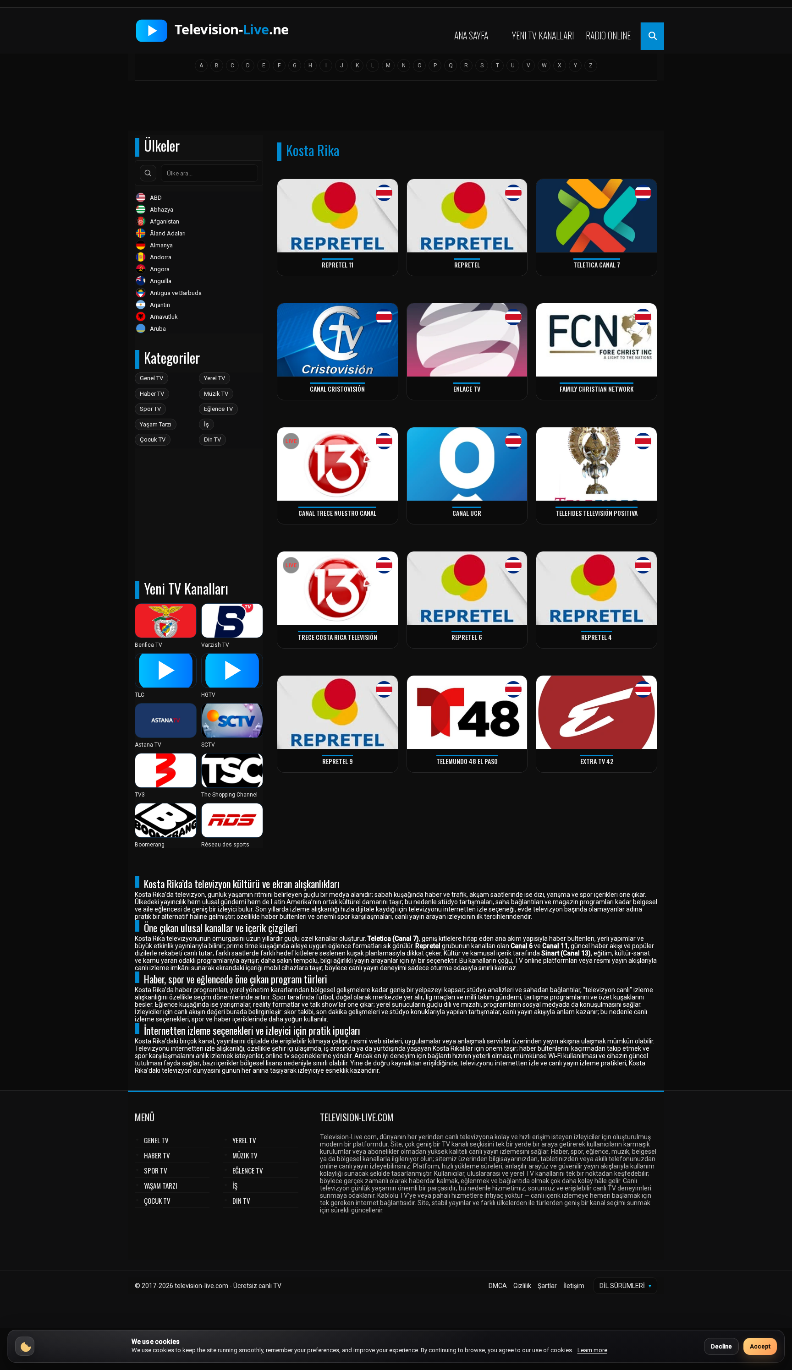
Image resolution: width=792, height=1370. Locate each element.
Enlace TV (466, 388)
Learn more (592, 1350)
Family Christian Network (596, 388)
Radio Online (608, 35)
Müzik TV (216, 393)
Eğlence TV (218, 408)
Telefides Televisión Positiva (597, 513)
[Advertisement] (396, 108)
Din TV (212, 439)
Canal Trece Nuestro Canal (337, 513)
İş (206, 424)
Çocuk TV (152, 439)
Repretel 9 (337, 761)
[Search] (148, 173)
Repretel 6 (466, 637)
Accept (760, 1346)
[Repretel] (467, 216)
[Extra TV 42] (596, 712)
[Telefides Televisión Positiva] (596, 464)
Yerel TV (214, 378)
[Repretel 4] (596, 588)
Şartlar (547, 1285)
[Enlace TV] (467, 340)
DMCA (498, 1285)
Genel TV (151, 378)
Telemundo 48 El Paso (467, 761)
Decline (721, 1346)
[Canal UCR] (467, 464)
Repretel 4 (596, 637)
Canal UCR (466, 513)
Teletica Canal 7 (596, 264)
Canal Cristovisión (337, 388)
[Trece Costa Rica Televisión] (337, 588)
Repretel (467, 264)
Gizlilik (522, 1285)
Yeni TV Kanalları (543, 35)
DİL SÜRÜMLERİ (625, 1285)
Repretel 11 (337, 264)
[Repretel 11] (337, 216)
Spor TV (150, 408)
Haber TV (152, 393)
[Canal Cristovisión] (337, 340)
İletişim (573, 1285)
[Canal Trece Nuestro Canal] (337, 464)
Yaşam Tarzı (155, 424)
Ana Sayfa (471, 35)
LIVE (291, 441)
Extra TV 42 (596, 761)
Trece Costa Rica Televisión (337, 637)
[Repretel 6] (467, 588)
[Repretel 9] (337, 712)
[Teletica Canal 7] (596, 216)
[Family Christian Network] (596, 340)
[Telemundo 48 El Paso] (467, 712)
